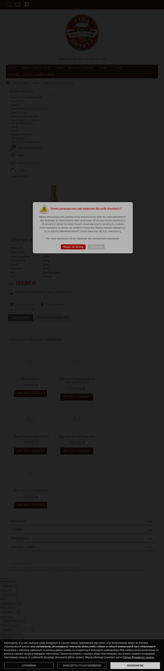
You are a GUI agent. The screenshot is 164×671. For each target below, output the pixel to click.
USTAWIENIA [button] (29, 665)
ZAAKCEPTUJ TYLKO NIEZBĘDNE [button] (82, 665)
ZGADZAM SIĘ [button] (135, 665)
